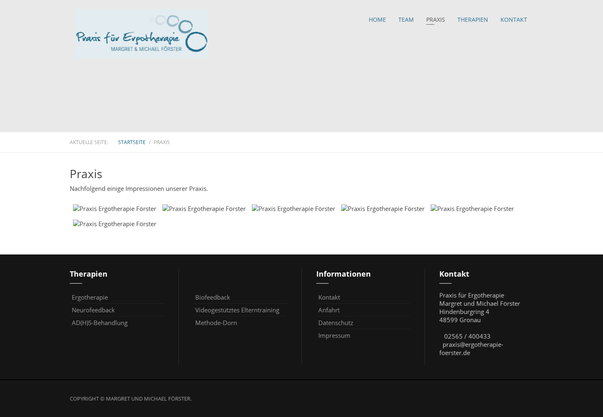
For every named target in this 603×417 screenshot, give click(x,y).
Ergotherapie (90, 297)
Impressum (334, 335)
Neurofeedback (93, 310)
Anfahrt (329, 310)
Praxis (435, 19)
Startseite (132, 142)
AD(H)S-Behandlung (100, 322)
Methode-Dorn (216, 322)
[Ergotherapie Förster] (141, 33)
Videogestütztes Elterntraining (237, 310)
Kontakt (513, 19)
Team (406, 19)
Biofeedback (212, 297)
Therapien (472, 19)
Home (377, 19)
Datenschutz (335, 322)
